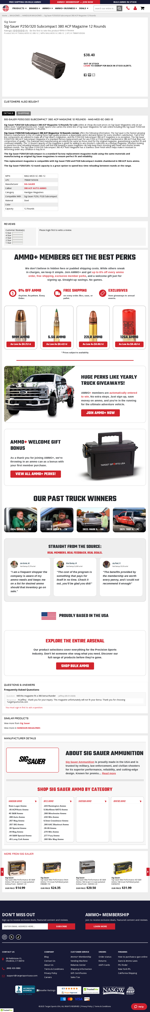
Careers (48, 977)
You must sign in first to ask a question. (24, 707)
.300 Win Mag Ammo (54, 839)
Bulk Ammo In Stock (125, 2)
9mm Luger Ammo (18, 806)
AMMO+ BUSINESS (65, 8)
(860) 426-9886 (128, 8)
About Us (48, 965)
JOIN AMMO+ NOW (100, 413)
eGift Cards (104, 965)
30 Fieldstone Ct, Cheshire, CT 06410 (15, 959)
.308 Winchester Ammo (55, 813)
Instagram (4, 937)
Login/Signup (135, 8)
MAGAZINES (15, 16)
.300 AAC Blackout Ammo (56, 824)
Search (119, 8)
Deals (82, 8)
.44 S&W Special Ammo (20, 835)
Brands (33, 8)
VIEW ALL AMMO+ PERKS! (36, 474)
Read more (109, 773)
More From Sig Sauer (19, 854)
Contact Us (49, 960)
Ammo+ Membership (81, 956)
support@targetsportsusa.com (22, 975)
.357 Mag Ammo (16, 821)
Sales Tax (75, 977)
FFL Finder (123, 965)
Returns (102, 960)
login (87, 65)
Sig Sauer (25, 723)
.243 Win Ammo (51, 817)
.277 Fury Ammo (52, 835)
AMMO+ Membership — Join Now (75, 2)
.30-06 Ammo (50, 828)
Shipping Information (81, 969)
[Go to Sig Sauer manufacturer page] (32, 760)
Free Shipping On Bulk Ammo (25, 2)
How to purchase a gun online (132, 956)
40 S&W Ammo (16, 813)
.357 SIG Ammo (16, 824)
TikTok (18, 937)
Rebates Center (78, 965)
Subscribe (61, 926)
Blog (46, 956)
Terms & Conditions (54, 969)
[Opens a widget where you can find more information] (139, 1007)
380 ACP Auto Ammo (35, 188)
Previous (2, 872)
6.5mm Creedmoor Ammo (56, 821)
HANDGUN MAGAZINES (32, 16)
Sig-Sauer (29, 184)
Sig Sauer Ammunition (80, 762)
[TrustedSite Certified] (91, 990)
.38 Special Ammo (17, 828)
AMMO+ (46, 8)
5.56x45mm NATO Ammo (56, 809)
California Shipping (127, 973)
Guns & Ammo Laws (127, 960)
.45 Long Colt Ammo (19, 839)
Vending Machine (79, 960)
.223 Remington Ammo (55, 806)
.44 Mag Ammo (16, 832)
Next (148, 872)
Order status (105, 956)
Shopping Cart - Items (142, 8)
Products (18, 8)
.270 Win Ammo (51, 832)
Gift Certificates (79, 973)
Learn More (100, 926)
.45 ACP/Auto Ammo (19, 809)
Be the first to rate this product (44, 31)
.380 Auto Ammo (17, 817)
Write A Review (67, 30)
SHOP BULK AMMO (75, 666)
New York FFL (124, 969)
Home (4, 16)
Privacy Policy (50, 973)
